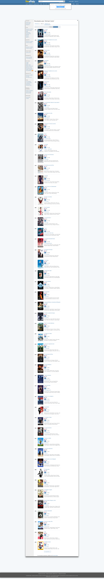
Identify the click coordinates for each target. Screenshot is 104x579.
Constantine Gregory (52, 288)
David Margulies (57, 277)
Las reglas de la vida (48, 113)
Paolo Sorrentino (47, 180)
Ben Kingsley (55, 361)
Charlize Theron (52, 119)
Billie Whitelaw (52, 310)
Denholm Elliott (57, 391)
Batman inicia (47, 50)
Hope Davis (56, 255)
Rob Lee (55, 476)
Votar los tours (28, 22)
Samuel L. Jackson (57, 129)
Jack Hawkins (57, 485)
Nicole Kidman (46, 266)
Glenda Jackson (52, 547)
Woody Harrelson (52, 223)
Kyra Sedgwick (49, 350)
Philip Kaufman (46, 307)
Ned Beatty (49, 434)
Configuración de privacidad (62, 573)
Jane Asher (53, 538)
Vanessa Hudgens (50, 330)
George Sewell (55, 517)
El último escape (47, 541)
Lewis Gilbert (46, 536)
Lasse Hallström (47, 117)
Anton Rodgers (46, 455)
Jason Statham (46, 445)
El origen (46, 29)
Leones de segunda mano (49, 343)
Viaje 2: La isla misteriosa (49, 323)
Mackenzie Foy (55, 67)
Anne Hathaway (55, 66)
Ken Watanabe (50, 36)
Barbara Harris (52, 455)
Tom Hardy (57, 77)
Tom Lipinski (55, 182)
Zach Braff (46, 338)
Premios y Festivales (29, 90)
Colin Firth (51, 129)
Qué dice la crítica (29, 67)
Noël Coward (52, 423)
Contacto (27, 98)
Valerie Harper (53, 528)
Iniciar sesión (28, 23)
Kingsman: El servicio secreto (50, 123)
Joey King (50, 340)
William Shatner (47, 214)
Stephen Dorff (57, 506)
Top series (27, 76)
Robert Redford (55, 245)
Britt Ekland (56, 516)
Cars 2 (45, 228)
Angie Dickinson (52, 276)
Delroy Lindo (49, 120)
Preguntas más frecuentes (41, 573)
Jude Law (51, 381)
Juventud (46, 175)
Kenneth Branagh (47, 379)
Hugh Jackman (46, 87)
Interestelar (46, 60)
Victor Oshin (55, 548)
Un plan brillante (47, 281)
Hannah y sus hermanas (49, 154)
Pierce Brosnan (47, 433)
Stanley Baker (46, 485)
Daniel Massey (49, 203)
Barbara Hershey (47, 161)
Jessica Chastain (49, 67)
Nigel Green (57, 486)
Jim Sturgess (52, 360)
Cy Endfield (46, 484)
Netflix (27, 31)
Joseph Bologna (52, 527)
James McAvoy (52, 444)
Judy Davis (52, 507)
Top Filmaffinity (28, 81)
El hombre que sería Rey (49, 165)
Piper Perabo (58, 88)
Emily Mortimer (53, 235)
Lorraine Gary (46, 402)
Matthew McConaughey (48, 66)
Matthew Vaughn (47, 128)
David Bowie (53, 88)
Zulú (45, 479)
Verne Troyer (49, 193)
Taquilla (27, 62)
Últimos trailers (28, 64)
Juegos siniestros (47, 375)
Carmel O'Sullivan (54, 382)
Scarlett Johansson (47, 88)
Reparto (47, 23)
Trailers (27, 63)
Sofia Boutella (56, 130)
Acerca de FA (28, 97)
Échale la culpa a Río (48, 521)
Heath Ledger (51, 45)
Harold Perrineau (57, 507)
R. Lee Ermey (53, 371)
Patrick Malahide (58, 310)
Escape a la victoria (48, 196)
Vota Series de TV (29, 77)
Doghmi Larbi (55, 172)
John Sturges (46, 494)
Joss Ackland (46, 288)
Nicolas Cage (46, 255)
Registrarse (76, 1)
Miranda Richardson (50, 476)
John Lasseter (46, 232)
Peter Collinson (46, 421)
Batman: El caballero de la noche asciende (50, 71)
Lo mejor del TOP (29, 82)
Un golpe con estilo (48, 333)
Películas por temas (29, 68)
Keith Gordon (46, 277)
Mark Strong (46, 130)
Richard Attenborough (48, 243)
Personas (37, 23)
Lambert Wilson (57, 287)
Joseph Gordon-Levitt (55, 35)
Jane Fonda (50, 182)
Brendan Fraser (52, 297)
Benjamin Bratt (57, 213)
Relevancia (55, 26)
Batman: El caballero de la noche (50, 39)
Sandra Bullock (46, 213)
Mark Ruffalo (52, 108)
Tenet (45, 134)
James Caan (56, 244)
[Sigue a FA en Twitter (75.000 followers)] (76, 4)
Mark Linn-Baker (57, 392)
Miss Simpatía (47, 207)
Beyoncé (50, 192)
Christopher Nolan (47, 44)
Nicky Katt (54, 350)
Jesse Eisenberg (47, 108)
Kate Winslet (52, 309)
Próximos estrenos (29, 30)
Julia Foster (49, 538)
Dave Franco (50, 224)
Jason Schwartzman (54, 267)
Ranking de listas (28, 85)
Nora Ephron (46, 264)
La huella (46, 144)
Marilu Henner (51, 392)
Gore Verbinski (46, 254)
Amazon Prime (28, 33)
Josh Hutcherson (47, 329)
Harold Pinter (55, 381)
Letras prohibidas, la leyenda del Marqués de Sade (52, 303)
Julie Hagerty (46, 392)
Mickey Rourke (53, 475)
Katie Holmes (46, 57)
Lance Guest (51, 402)
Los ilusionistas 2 (47, 217)
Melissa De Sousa (53, 214)
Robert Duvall (52, 349)
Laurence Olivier (47, 150)
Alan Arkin (57, 339)
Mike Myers (46, 192)
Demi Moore (46, 287)
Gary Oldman (52, 46)
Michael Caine (46, 46)
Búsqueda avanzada (61, 2)
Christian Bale (46, 45)
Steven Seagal (46, 369)
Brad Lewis (51, 232)
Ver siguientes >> (47, 551)
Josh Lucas (59, 350)
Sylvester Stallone (47, 202)
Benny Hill (56, 423)
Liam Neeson (57, 56)
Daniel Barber (46, 411)
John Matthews (51, 151)
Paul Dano (46, 182)
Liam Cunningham (51, 413)
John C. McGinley (47, 371)
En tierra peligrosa (47, 364)
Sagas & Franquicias (29, 69)
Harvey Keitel (52, 181)
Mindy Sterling (54, 193)
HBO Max (27, 34)
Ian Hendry (51, 516)
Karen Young (55, 403)
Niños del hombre (47, 92)
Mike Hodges (46, 515)
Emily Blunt (57, 444)
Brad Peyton (46, 327)
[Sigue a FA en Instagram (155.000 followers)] (78, 4)
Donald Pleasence (50, 496)
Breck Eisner (46, 317)
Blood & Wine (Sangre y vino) (50, 500)
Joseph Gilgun (56, 319)
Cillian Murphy (56, 57)
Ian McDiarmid (57, 455)
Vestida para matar (47, 270)
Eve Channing (56, 151)
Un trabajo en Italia (48, 417)
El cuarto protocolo (47, 427)
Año (59, 26)
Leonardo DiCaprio (47, 35)
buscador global (55, 555)
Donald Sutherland (53, 495)
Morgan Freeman (58, 46)
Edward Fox (52, 244)
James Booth (52, 486)
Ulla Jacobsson (46, 486)
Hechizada (46, 260)
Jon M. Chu (46, 222)
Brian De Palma (47, 275)
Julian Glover (54, 434)
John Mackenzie (47, 432)
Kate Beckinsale (47, 360)
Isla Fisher (56, 109)
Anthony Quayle (56, 496)
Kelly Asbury (46, 442)
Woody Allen (46, 159)
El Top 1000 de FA (29, 58)
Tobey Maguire (46, 119)
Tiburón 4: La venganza (48, 396)
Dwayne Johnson (53, 329)
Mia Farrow (51, 160)
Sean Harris (57, 413)
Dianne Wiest (52, 161)
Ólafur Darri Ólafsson (50, 319)
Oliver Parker (46, 546)
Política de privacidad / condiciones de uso (51, 573)
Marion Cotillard (56, 36)
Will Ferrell (51, 266)
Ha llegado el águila (48, 489)
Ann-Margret (54, 340)
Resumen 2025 (28, 92)
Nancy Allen (57, 276)
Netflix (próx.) (28, 32)
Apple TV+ (27, 37)
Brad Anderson (46, 358)
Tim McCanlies (46, 348)
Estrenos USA (28, 52)
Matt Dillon (46, 340)
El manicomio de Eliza (48, 354)
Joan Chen (57, 370)
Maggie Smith (57, 445)
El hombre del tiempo (48, 249)
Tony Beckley (49, 424)
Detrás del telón (47, 385)
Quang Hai (54, 298)
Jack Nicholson (46, 506)
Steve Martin (52, 454)
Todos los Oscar (28, 91)
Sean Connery (46, 171)
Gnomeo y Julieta (47, 438)
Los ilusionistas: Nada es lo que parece (51, 102)
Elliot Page (46, 36)
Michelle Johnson (47, 528)
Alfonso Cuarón (47, 96)
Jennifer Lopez (46, 507)
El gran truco (46, 81)
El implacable (47, 469)
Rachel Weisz (57, 181)
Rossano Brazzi (54, 424)
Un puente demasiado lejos (49, 238)
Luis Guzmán (55, 330)
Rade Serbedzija (49, 298)
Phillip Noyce (46, 296)
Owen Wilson (52, 234)
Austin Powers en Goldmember (50, 186)
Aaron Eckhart (56, 45)
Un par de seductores (48, 448)
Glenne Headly (56, 454)
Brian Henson (46, 463)
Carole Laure (54, 203)
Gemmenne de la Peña (48, 256)
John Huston (46, 169)
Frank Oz (45, 453)
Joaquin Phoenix (57, 309)
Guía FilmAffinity (29, 70)
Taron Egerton (46, 129)
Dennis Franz (51, 277)
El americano (46, 291)
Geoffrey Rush (46, 309)
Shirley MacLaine (47, 267)
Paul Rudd (53, 120)
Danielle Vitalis (50, 548)
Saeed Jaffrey (50, 172)
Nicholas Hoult (55, 256)
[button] (78, 20)
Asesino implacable (48, 510)
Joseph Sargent (47, 400)
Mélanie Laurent (51, 109)
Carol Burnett (52, 391)
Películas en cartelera (29, 29)
